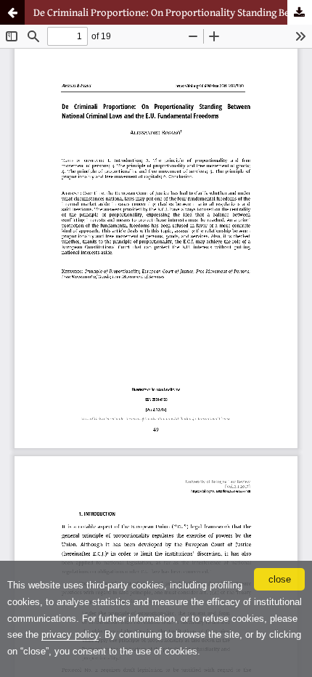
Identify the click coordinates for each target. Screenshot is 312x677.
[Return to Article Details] (12, 12)
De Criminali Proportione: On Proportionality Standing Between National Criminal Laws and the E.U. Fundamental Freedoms (172, 12)
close (279, 579)
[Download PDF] (299, 12)
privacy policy (70, 634)
